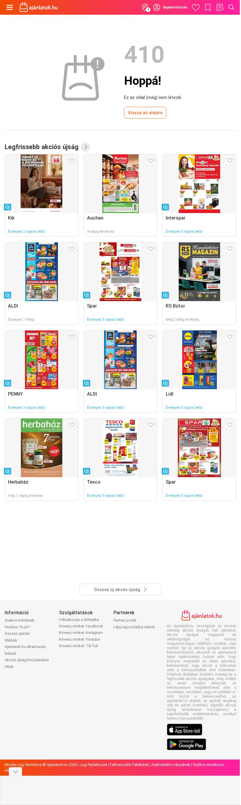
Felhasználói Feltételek (129, 764)
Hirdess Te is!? (17, 627)
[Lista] (220, 7)
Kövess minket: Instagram (81, 632)
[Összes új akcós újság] (85, 147)
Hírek (9, 666)
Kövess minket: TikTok (78, 646)
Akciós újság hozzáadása (27, 660)
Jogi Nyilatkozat (93, 764)
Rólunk (10, 653)
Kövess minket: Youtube (79, 639)
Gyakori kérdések (19, 620)
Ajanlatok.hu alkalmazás (25, 646)
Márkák (11, 640)
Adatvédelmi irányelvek (170, 764)
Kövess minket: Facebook (81, 626)
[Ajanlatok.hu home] (38, 7)
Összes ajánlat (17, 633)
